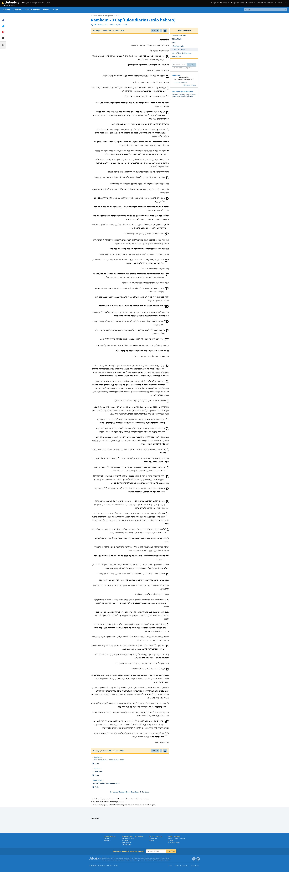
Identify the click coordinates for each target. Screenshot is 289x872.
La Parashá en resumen (180, 82)
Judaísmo (17, 9)
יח (166, 339)
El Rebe (170, 840)
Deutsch (175, 95)
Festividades (153, 839)
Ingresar (215, 3)
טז (166, 322)
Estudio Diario (96, 15)
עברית (194, 95)
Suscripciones (126, 844)
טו (166, 306)
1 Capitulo (96, 769)
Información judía (159, 860)
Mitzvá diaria (98, 780)
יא (166, 234)
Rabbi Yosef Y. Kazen (132, 860)
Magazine (107, 840)
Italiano (175, 96)
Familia (46, 9)
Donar (271, 3)
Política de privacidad (181, 866)
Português (182, 96)
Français (188, 95)
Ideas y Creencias (32, 9)
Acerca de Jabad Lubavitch (176, 839)
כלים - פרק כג (98, 771)
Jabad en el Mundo (174, 842)
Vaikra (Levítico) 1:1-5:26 (186, 79)
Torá (145, 860)
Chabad (117, 858)
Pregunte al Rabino (238, 3)
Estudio (6, 9)
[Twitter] (198, 859)
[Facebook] (194, 859)
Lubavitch (123, 858)
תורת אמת (99, 802)
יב (167, 260)
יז (167, 331)
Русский (190, 96)
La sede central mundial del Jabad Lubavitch (158, 858)
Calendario (125, 840)
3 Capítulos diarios (112, 15)
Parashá (151, 840)
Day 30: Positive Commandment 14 (106, 783)
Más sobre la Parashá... (189, 85)
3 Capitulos (97, 757)
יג (167, 274)
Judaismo (150, 860)
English (181, 95)
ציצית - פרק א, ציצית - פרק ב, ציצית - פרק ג (108, 760)
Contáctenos (195, 866)
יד (167, 289)
